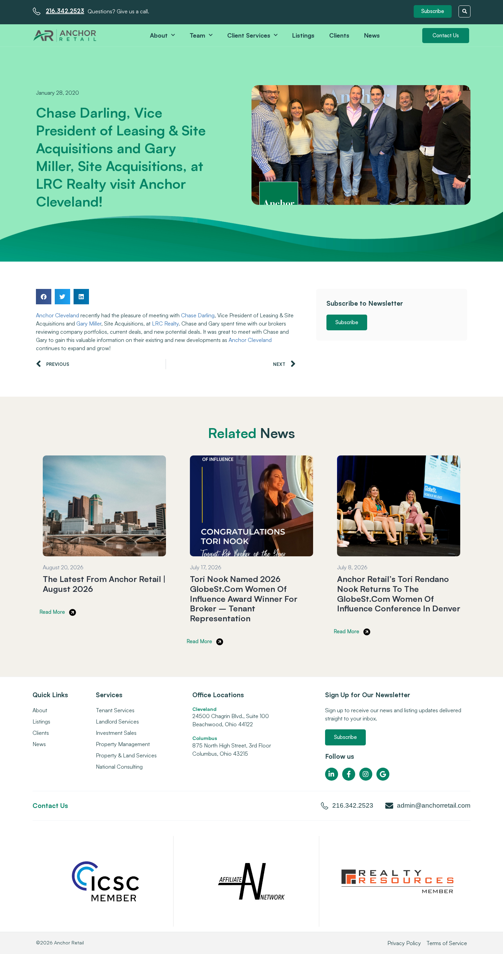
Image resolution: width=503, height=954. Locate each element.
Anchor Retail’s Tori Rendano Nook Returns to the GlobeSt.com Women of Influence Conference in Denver (398, 593)
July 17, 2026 (205, 567)
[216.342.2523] (37, 11)
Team (197, 35)
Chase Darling (198, 315)
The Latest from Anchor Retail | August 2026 (104, 584)
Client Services (248, 35)
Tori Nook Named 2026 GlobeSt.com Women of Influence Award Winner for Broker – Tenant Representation (243, 598)
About (159, 35)
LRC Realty (165, 323)
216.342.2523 (65, 10)
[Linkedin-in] (331, 774)
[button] (433, 11)
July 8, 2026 (352, 567)
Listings (303, 35)
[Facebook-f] (348, 774)
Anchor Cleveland (57, 315)
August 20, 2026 (63, 567)
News (372, 35)
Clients (339, 35)
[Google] (382, 774)
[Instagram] (365, 774)
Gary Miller (88, 323)
